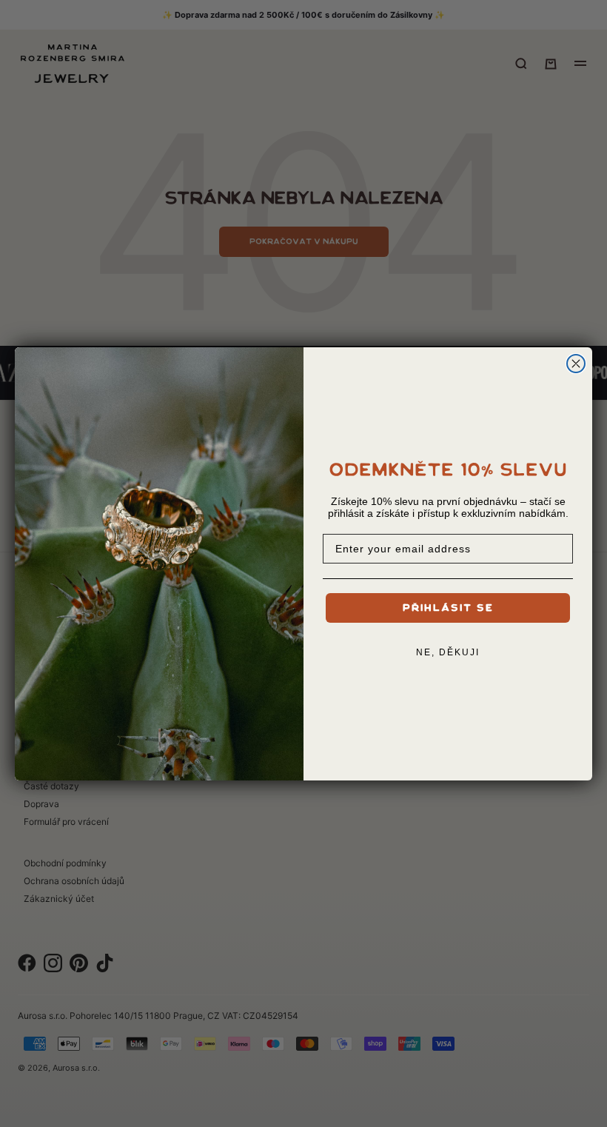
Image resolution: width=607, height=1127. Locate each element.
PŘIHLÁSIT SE (448, 607)
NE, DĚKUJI (448, 652)
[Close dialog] (576, 363)
